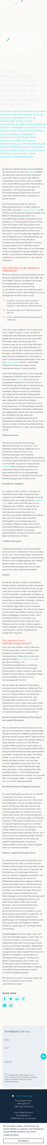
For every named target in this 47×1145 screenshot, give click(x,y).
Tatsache (6, 467)
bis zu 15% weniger (25, 659)
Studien (20, 379)
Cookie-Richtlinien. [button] (11, 1135)
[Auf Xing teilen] (23, 1000)
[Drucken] (11, 1006)
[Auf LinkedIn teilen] (17, 1000)
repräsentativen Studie (31, 210)
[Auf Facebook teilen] (4, 1000)
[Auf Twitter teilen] (11, 1000)
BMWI (31, 172)
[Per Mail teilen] (4, 1006)
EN (37, 3)
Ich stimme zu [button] (23, 1141)
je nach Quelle (12, 362)
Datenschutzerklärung (12, 1081)
